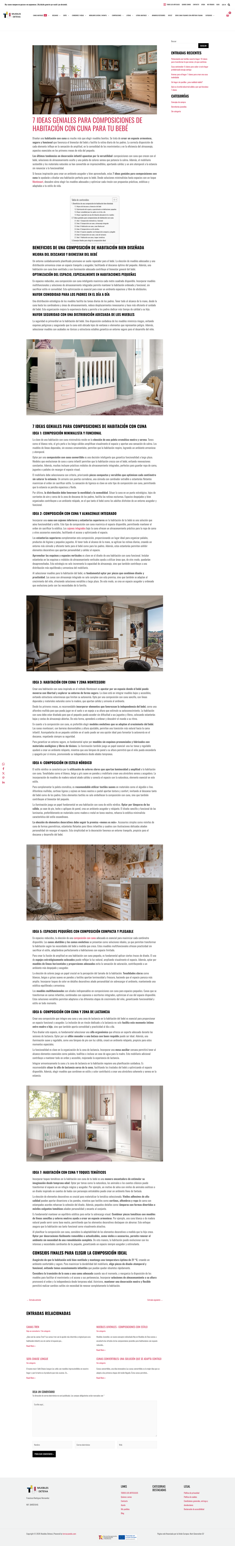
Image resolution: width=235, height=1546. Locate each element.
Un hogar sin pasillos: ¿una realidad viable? (187, 82)
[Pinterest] (3, 777)
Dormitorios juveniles (179, 106)
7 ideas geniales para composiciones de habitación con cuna (93, 217)
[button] (41, 15)
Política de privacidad (191, 1492)
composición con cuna (85, 938)
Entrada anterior (34, 1300)
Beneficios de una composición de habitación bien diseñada (93, 203)
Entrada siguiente (155, 1300)
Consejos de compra (178, 102)
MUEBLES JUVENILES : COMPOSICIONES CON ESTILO (122, 1327)
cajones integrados (76, 528)
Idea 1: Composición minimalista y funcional (90, 220)
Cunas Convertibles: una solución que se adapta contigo (128, 1359)
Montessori (38, 182)
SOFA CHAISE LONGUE (37, 1359)
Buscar (173, 41)
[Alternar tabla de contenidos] (113, 199)
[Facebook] (3, 768)
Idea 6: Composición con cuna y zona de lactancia (91, 234)
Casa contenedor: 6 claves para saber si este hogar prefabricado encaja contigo (189, 68)
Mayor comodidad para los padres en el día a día (91, 212)
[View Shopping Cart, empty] (227, 15)
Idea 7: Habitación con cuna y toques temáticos (91, 237)
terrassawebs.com (69, 1533)
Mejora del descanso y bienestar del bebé (89, 206)
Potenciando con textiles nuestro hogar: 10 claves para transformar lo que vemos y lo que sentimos (189, 60)
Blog (122, 1513)
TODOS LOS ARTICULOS (129, 1492)
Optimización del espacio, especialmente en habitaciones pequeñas (96, 209)
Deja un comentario (33, 1331)
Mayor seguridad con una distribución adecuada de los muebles (95, 215)
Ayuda (123, 1504)
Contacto (124, 1500)
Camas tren (32, 1327)
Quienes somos (126, 1496)
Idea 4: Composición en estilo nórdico (88, 229)
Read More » (30, 1345)
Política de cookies (190, 1496)
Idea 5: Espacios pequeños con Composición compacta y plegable (96, 231)
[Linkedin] (3, 782)
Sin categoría (45, 1331)
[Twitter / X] (3, 773)
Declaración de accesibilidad (194, 1509)
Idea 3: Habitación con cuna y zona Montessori (90, 226)
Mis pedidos (125, 1509)
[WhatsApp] (3, 763)
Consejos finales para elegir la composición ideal (89, 240)
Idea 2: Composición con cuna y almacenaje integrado (93, 223)
